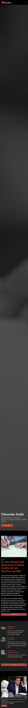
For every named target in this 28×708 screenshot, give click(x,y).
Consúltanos (7, 525)
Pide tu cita (14, 664)
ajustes (12, 703)
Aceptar (4, 705)
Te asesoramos (14, 614)
